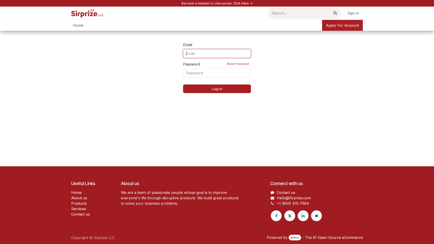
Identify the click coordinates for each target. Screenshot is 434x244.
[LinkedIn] (303, 215)
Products (79, 203)
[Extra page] (316, 215)
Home (76, 192)
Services (78, 208)
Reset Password (238, 64)
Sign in (353, 13)
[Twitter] (289, 215)
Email (187, 44)
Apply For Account (342, 25)
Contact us (80, 214)
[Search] (335, 13)
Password (216, 64)
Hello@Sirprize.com (294, 198)
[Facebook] (276, 215)
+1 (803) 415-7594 (293, 203)
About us (79, 198)
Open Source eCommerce (340, 237)
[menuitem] (78, 25)
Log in (217, 89)
